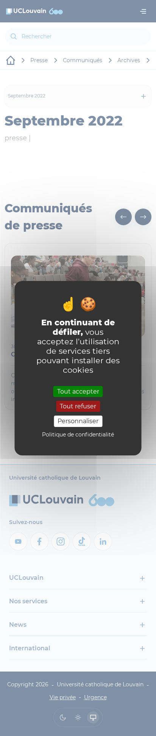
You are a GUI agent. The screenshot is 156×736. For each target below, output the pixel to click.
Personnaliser (78, 421)
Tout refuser (78, 406)
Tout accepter (78, 391)
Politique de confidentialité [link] (78, 434)
